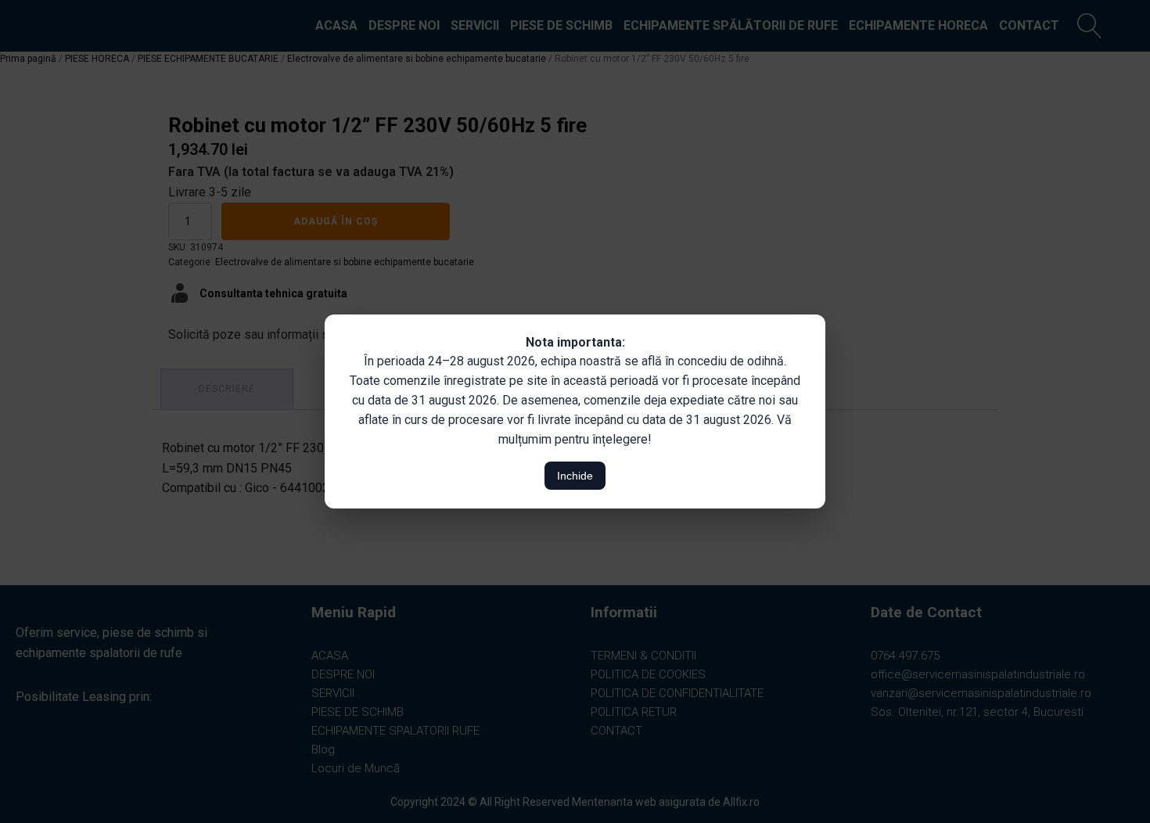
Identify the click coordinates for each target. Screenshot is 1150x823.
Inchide (575, 475)
